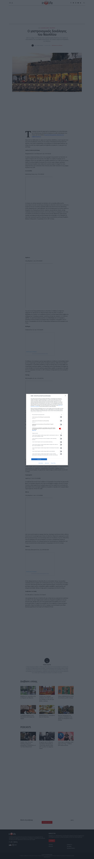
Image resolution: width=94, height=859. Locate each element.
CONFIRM (39, 459)
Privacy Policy (53, 463)
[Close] (66, 396)
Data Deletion (41, 463)
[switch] (60, 417)
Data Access (47, 463)
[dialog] (47, 429)
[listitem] (47, 414)
